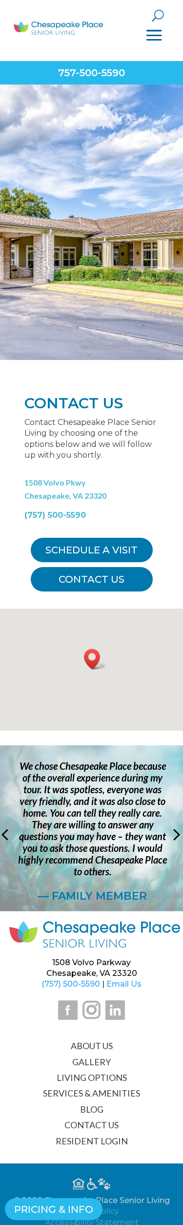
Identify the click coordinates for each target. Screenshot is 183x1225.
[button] (95, 659)
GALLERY (91, 1061)
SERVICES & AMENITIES (91, 1093)
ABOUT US (92, 1045)
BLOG (91, 1109)
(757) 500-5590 (55, 515)
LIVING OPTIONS (92, 1077)
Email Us (124, 984)
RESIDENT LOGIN (92, 1141)
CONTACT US (91, 1124)
